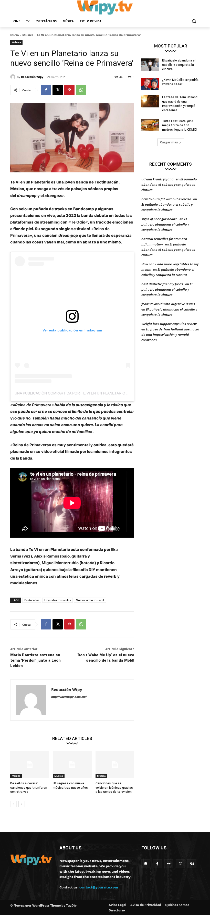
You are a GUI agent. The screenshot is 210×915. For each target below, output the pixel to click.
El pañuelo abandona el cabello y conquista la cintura (178, 65)
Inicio (14, 35)
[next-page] (21, 804)
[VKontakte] (191, 863)
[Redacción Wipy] (13, 76)
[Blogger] (145, 863)
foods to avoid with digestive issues (168, 304)
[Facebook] (46, 90)
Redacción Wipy (32, 77)
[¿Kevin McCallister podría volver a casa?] (150, 84)
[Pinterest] (69, 90)
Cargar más (169, 142)
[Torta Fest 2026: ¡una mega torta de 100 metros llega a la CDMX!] (150, 125)
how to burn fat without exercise (166, 199)
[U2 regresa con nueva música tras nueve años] (72, 764)
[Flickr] (168, 863)
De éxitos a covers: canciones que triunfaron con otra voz (28, 788)
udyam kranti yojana (157, 179)
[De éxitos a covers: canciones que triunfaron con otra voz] (29, 764)
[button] (194, 21)
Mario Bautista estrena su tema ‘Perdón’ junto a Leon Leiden (35, 660)
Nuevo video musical (90, 600)
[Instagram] (180, 863)
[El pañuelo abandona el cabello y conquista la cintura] (150, 64)
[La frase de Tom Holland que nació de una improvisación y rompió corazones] (150, 101)
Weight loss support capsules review (169, 324)
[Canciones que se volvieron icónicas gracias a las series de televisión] (115, 764)
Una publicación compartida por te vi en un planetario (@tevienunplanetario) (94, 393)
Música (27, 35)
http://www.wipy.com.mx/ (69, 697)
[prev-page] (13, 804)
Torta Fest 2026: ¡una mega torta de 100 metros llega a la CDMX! (179, 125)
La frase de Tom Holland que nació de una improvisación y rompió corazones (170, 334)
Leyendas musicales (57, 600)
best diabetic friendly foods (162, 284)
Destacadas (31, 600)
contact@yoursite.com (98, 887)
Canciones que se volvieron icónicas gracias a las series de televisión (114, 788)
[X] (57, 90)
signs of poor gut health (159, 219)
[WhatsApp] (81, 90)
